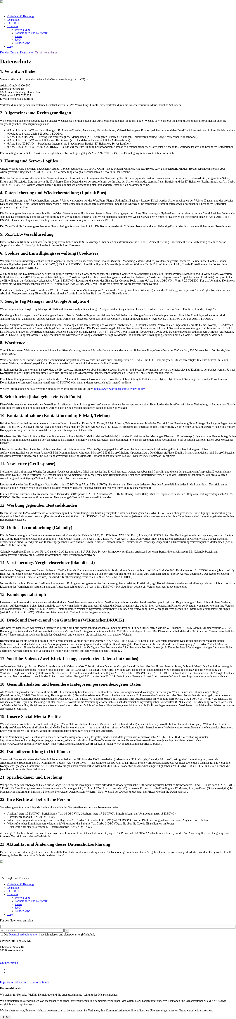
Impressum (6, 982)
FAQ (18, 39)
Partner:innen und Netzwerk (31, 32)
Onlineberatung (9, 962)
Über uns (12, 26)
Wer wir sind (22, 29)
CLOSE (5, 1017)
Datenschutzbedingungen (23, 934)
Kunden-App (22, 42)
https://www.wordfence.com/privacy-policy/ (119, 388)
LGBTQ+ (13, 23)
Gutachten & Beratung (20, 16)
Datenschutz (20, 982)
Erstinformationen (39, 982)
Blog (10, 46)
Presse (18, 36)
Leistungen (13, 19)
